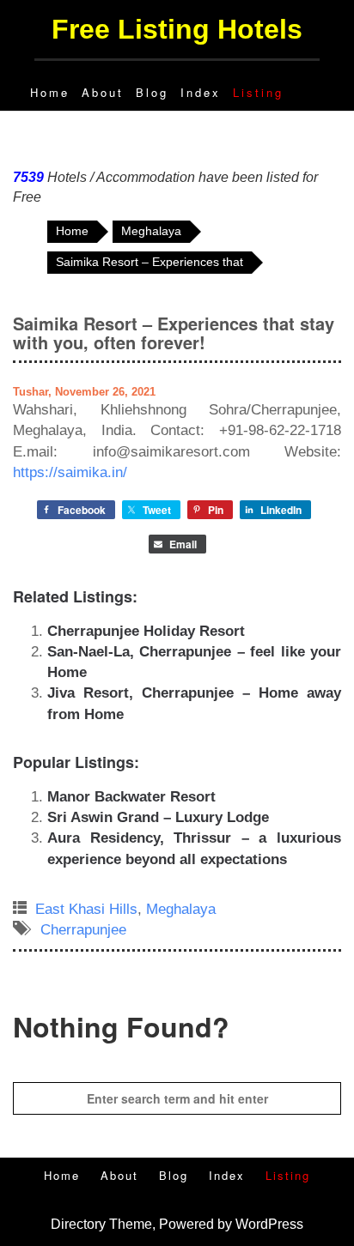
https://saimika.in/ (70, 472)
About (103, 92)
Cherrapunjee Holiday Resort (146, 631)
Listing (258, 92)
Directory (78, 1224)
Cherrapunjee (83, 930)
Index (200, 92)
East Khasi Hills (86, 909)
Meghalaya (181, 909)
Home (50, 92)
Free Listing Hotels (177, 29)
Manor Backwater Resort (131, 797)
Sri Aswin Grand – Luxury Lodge (158, 817)
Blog (152, 92)
